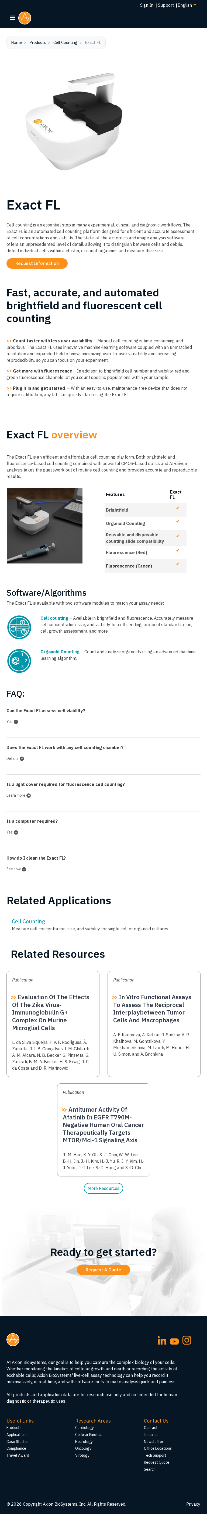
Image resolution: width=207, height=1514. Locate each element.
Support (166, 5)
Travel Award (17, 1455)
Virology (82, 1455)
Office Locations (158, 1448)
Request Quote (156, 1462)
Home (16, 42)
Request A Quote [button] (103, 1269)
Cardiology (84, 1427)
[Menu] (12, 18)
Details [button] (12, 758)
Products (37, 42)
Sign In (146, 5)
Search (150, 1469)
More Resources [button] (103, 1188)
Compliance (16, 1448)
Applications (16, 1434)
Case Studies (17, 1441)
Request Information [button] (37, 263)
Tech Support (155, 1455)
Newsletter (153, 1441)
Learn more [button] (15, 795)
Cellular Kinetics (88, 1434)
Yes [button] (9, 721)
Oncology (83, 1448)
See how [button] (13, 869)
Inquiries (151, 1434)
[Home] (27, 18)
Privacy (193, 1504)
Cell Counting (65, 42)
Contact (151, 1427)
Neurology (84, 1441)
